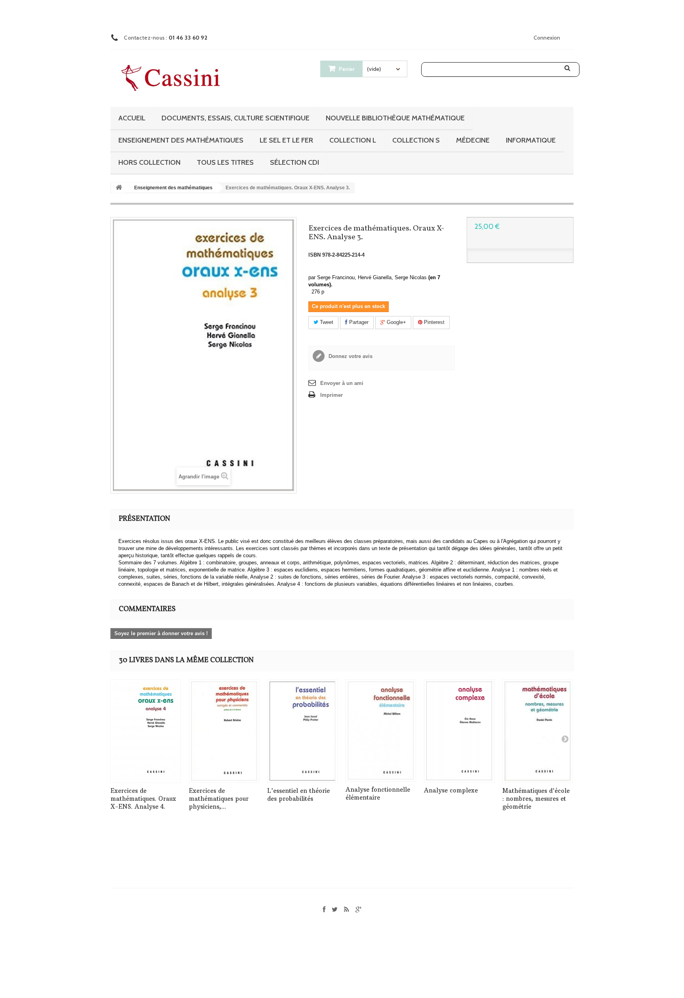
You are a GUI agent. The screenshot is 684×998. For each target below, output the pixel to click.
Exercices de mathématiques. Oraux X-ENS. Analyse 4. (143, 798)
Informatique (531, 140)
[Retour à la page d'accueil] (118, 188)
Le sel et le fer (286, 140)
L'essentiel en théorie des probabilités (298, 794)
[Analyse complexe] (459, 731)
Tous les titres (225, 162)
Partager (358, 322)
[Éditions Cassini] (172, 78)
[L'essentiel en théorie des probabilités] (302, 731)
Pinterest (433, 322)
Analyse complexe (451, 790)
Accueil (131, 118)
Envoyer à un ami (341, 383)
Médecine (473, 140)
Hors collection (149, 162)
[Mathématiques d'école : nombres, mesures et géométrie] (537, 731)
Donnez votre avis (349, 356)
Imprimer (331, 395)
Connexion (547, 37)
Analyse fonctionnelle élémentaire (378, 793)
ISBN (314, 255)
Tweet (325, 322)
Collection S (416, 140)
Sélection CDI (294, 162)
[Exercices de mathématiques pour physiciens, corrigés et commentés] (224, 731)
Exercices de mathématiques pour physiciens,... (219, 798)
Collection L (352, 140)
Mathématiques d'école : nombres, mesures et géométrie (536, 798)
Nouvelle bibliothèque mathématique (395, 118)
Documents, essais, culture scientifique (236, 118)
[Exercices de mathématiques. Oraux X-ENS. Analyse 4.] (145, 731)
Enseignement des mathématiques (180, 140)
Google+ (395, 322)
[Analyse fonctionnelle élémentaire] (381, 730)
